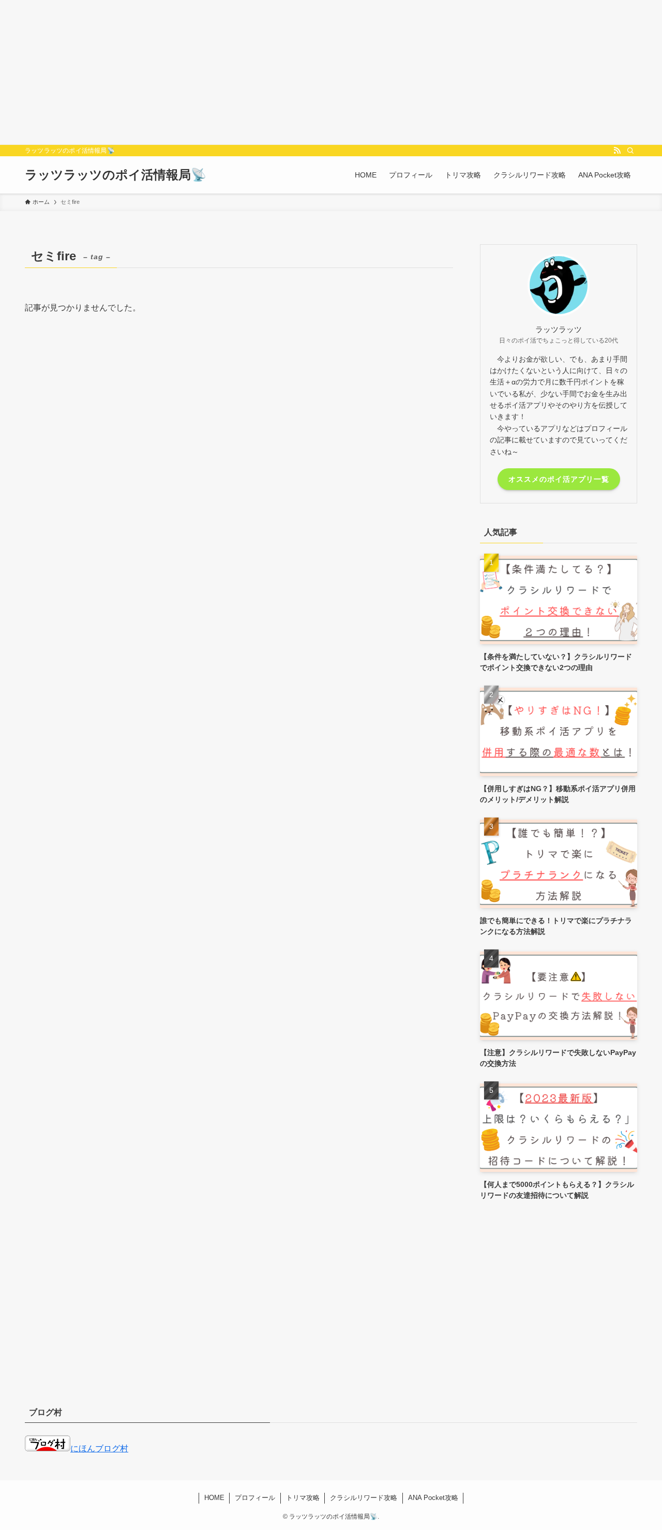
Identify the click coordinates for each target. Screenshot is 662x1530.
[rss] (617, 150)
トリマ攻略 (303, 1498)
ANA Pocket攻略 (433, 1498)
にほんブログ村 (99, 1448)
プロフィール (255, 1498)
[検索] (630, 150)
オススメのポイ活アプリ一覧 (558, 479)
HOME (214, 1498)
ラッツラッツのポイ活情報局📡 (115, 175)
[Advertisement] (310, 72)
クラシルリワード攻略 (363, 1498)
